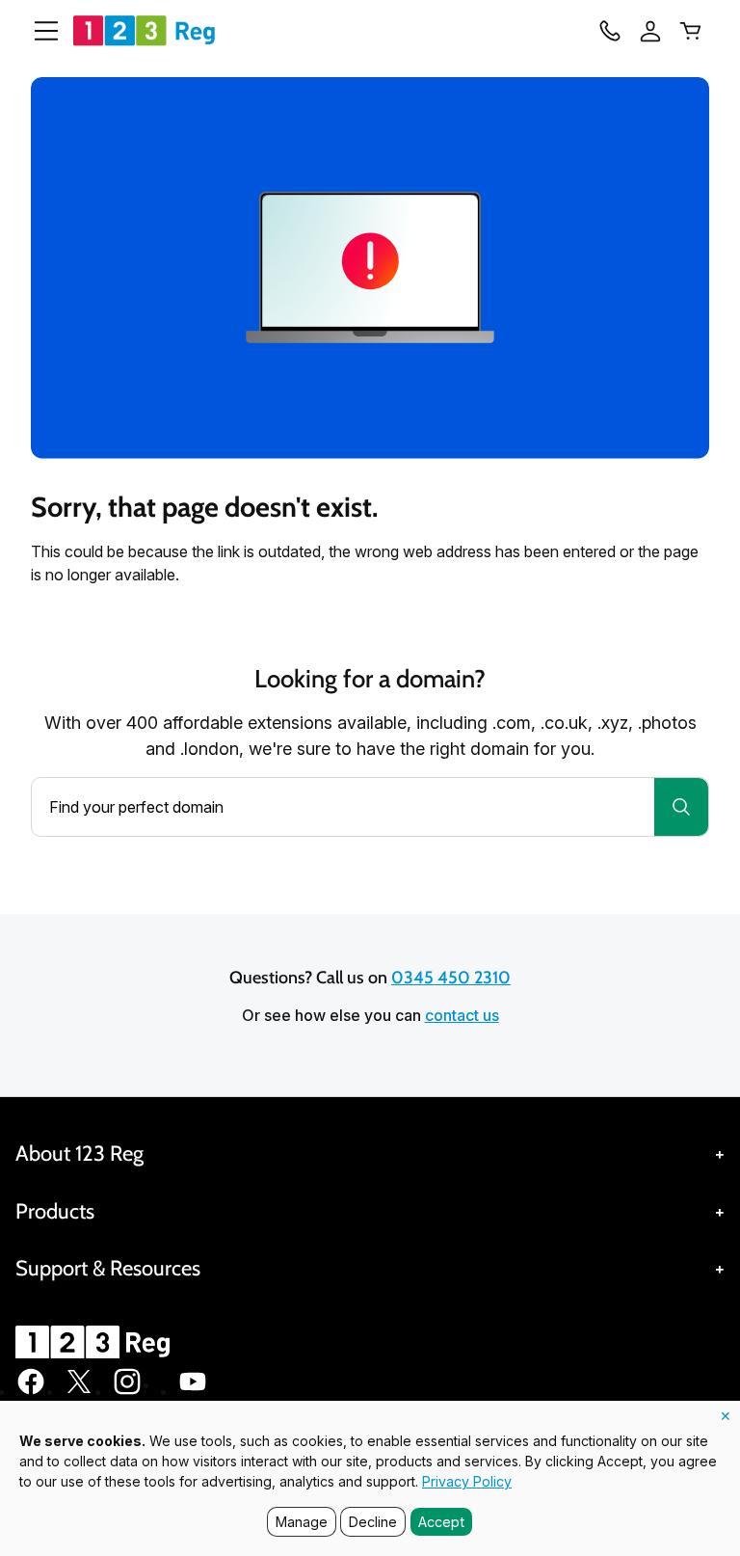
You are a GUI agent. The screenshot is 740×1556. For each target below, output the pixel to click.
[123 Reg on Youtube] (192, 1391)
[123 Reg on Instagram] (127, 1391)
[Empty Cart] (690, 30)
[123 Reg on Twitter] (79, 1391)
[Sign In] (650, 31)
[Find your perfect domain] (681, 807)
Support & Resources (107, 1268)
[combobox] (343, 807)
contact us (462, 1015)
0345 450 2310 (451, 977)
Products (54, 1211)
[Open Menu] (38, 31)
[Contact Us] (610, 31)
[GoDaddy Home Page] (95, 1342)
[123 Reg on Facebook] (30, 1391)
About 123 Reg (79, 1153)
